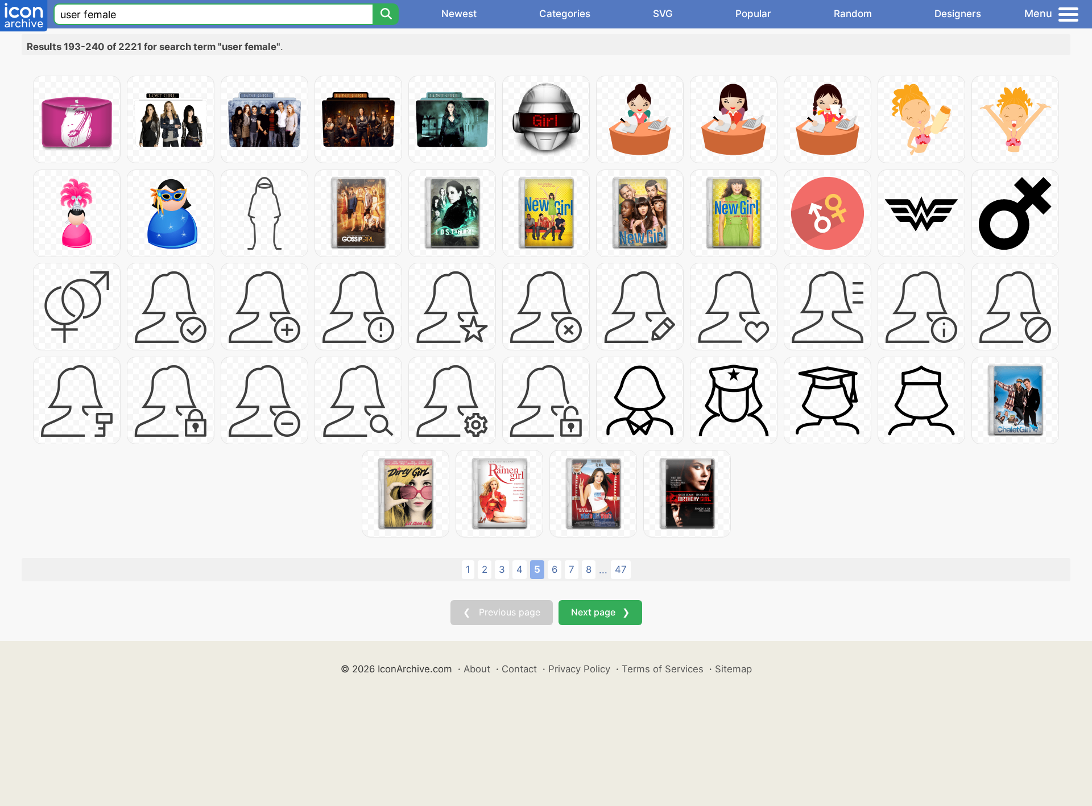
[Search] (386, 14)
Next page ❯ (600, 612)
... (603, 570)
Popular (753, 13)
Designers (957, 13)
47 (621, 569)
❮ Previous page (501, 612)
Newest (459, 13)
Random (853, 13)
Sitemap (733, 669)
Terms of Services (663, 669)
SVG (663, 13)
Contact (519, 669)
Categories (564, 13)
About (477, 669)
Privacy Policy (579, 669)
